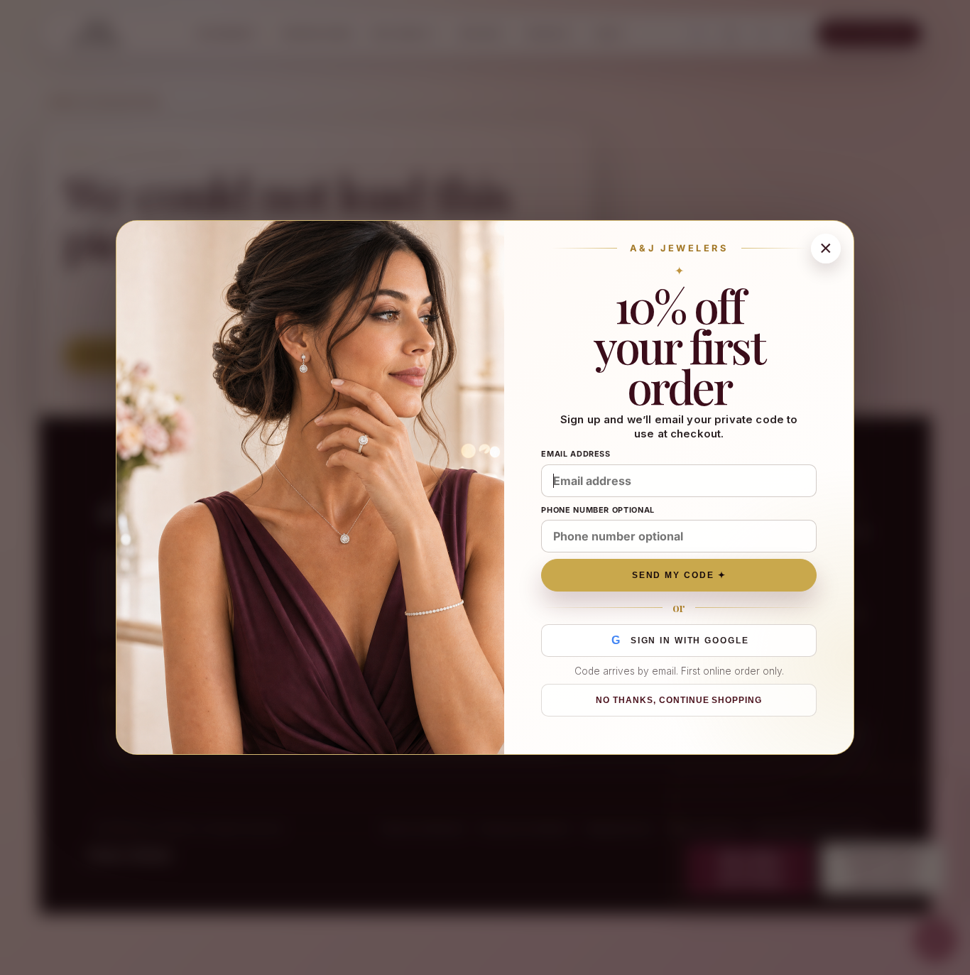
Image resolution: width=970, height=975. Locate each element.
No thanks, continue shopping (679, 700)
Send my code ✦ (679, 575)
